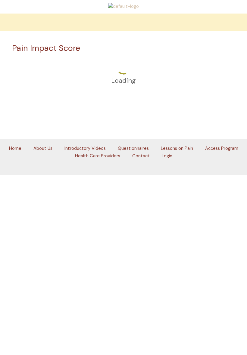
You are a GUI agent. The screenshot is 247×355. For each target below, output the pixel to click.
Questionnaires (133, 148)
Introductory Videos (85, 148)
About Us (42, 148)
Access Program (221, 148)
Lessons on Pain (177, 148)
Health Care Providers (97, 156)
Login (167, 156)
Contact (141, 156)
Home (15, 148)
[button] (123, 22)
